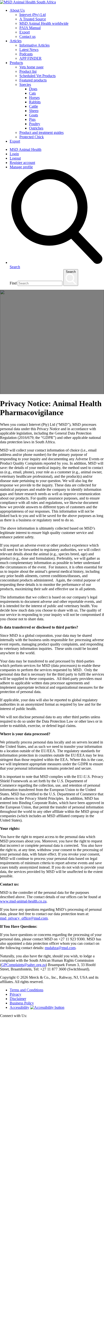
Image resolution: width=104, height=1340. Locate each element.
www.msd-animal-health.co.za (23, 901)
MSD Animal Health (25, 149)
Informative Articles (34, 45)
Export (24, 32)
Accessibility (19, 1007)
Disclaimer (18, 999)
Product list (28, 71)
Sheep (33, 111)
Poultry (34, 124)
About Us (17, 10)
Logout (15, 158)
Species (25, 84)
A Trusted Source (32, 19)
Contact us (27, 36)
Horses (34, 98)
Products (16, 63)
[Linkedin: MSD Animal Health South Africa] (52, 1338)
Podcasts (26, 54)
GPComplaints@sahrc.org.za (23, 965)
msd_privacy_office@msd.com (24, 918)
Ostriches (36, 128)
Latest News (28, 50)
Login (14, 154)
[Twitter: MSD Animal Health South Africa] (52, 1127)
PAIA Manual (30, 28)
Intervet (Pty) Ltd (32, 15)
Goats (33, 115)
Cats (32, 93)
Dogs (33, 89)
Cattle (33, 106)
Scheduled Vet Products (37, 76)
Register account (22, 163)
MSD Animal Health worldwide (43, 23)
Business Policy (22, 1003)
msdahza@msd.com (60, 948)
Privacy (15, 994)
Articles (16, 41)
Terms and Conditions (26, 990)
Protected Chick (31, 137)
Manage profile (21, 167)
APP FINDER (30, 58)
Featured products (33, 80)
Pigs (32, 119)
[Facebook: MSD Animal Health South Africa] (52, 1232)
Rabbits (35, 102)
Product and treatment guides (41, 132)
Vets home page (31, 67)
